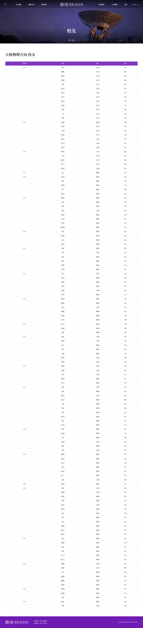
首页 (70, 40)
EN (132, 4)
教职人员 (31, 4)
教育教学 (44, 4)
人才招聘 (114, 4)
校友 (126, 4)
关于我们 (18, 4)
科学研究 (101, 4)
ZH (135, 4)
